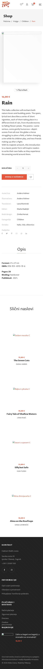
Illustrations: (7, 198)
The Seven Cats (21, 360)
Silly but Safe (21, 467)
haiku (19, 225)
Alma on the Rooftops (21, 521)
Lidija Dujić (21, 418)
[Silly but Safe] (21, 442)
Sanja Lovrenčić (21, 525)
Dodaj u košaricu (14, 177)
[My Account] (27, 5)
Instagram (11, 570)
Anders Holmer (23, 193)
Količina (7, 168)
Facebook (4, 570)
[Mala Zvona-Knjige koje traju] (6, 4)
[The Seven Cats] (21, 335)
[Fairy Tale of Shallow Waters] (21, 389)
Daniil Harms (21, 364)
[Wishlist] (21, 4)
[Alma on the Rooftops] (21, 496)
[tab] (21, 249)
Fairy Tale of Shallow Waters (21, 414)
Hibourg (27, 663)
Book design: (7, 214)
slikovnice (30, 225)
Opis (21, 249)
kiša (23, 225)
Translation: (6, 204)
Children (20, 219)
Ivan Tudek (21, 471)
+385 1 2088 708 (9, 563)
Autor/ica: (6, 193)
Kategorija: (6, 219)
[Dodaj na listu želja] (30, 177)
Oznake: (5, 225)
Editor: (4, 209)
